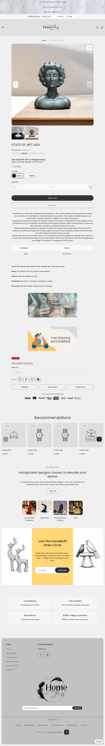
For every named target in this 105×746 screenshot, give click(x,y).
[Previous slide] (23, 7)
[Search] (97, 27)
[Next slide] (82, 7)
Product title (6, 450)
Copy (70, 16)
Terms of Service (12, 661)
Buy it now (52, 205)
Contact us (10, 670)
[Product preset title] (14, 435)
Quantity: (14, 182)
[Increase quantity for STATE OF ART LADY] (91, 187)
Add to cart (52, 198)
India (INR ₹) (53, 720)
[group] (18, 133)
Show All (52, 491)
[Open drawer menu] (3, 27)
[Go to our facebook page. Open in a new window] (40, 654)
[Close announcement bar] (102, 7)
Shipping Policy (12, 665)
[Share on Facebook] (25, 379)
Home (44, 40)
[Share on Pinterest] (38, 379)
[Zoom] (89, 47)
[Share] (19, 379)
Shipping (24, 153)
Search (9, 649)
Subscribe (62, 570)
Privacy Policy (12, 657)
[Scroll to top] (66, 732)
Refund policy (11, 653)
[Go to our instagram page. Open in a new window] (47, 654)
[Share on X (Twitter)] (32, 379)
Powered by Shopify (55, 732)
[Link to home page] (52, 689)
